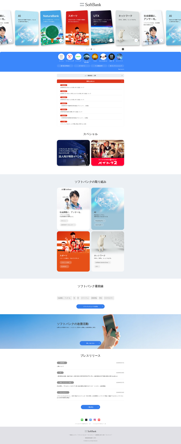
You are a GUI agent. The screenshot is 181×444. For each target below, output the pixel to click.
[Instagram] (95, 420)
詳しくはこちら (90, 343)
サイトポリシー (91, 435)
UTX (97, 266)
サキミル (63, 221)
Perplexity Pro (99, 221)
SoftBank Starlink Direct (102, 262)
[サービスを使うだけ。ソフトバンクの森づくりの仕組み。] (19, 40)
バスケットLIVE (65, 262)
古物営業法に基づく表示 (100, 435)
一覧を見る (90, 407)
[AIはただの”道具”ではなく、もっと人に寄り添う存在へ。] (145, 40)
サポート (83, 66)
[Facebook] (90, 420)
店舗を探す (100, 66)
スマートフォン (85, 298)
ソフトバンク (90, 431)
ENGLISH (122, 69)
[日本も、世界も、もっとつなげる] (95, 40)
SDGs (100, 298)
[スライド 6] (94, 49)
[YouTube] (99, 420)
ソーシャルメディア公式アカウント (81, 423)
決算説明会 (94, 298)
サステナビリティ (108, 298)
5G (74, 298)
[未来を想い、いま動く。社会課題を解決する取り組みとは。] (120, 40)
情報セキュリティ (73, 435)
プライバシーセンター (82, 435)
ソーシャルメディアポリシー (98, 423)
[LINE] (82, 420)
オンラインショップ (117, 66)
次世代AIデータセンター (67, 225)
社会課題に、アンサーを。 (64, 298)
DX (78, 298)
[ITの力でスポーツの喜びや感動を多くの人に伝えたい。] (44, 40)
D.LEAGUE (63, 266)
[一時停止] (123, 49)
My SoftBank (66, 66)
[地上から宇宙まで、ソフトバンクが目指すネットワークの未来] (70, 40)
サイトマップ (108, 435)
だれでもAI (98, 225)
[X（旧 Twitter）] (86, 420)
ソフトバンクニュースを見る (90, 306)
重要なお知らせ (90, 81)
